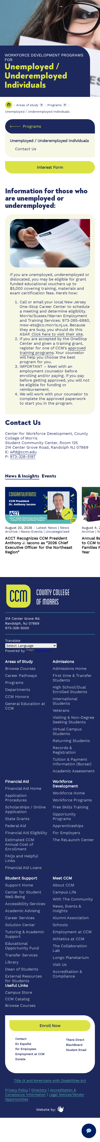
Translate (42, 651)
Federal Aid (15, 825)
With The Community (73, 899)
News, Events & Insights (67, 908)
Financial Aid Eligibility (26, 832)
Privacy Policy (16, 1090)
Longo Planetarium (71, 957)
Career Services (19, 917)
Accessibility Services (25, 903)
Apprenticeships (68, 825)
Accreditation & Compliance (67, 973)
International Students (65, 701)
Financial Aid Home (23, 788)
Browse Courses (20, 668)
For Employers (66, 832)
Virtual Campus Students (67, 731)
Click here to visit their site (56, 334)
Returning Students (71, 740)
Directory (39, 1090)
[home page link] (9, 105)
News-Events (31, 531)
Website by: (46, 1109)
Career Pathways (21, 675)
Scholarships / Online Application (25, 809)
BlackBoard (74, 1045)
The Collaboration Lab (70, 948)
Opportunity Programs (64, 816)
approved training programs (53, 350)
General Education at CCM (25, 706)
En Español (23, 1044)
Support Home (19, 885)
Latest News (46, 528)
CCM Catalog (17, 999)
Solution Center (20, 925)
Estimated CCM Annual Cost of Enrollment (19, 844)
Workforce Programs (72, 800)
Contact (20, 1038)
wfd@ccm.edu (23, 452)
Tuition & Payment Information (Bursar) (72, 761)
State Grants (17, 818)
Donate (20, 1059)
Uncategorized (57, 531)
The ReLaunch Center (73, 839)
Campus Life (64, 892)
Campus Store (18, 992)
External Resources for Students (23, 978)
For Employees (25, 1049)
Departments (17, 689)
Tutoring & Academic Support (24, 934)
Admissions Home (69, 668)
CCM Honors (17, 696)
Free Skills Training (70, 807)
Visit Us (60, 964)
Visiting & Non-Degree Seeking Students (73, 719)
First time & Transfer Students (72, 677)
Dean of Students (21, 969)
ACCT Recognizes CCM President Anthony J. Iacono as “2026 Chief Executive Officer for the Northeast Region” (38, 545)
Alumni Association (71, 917)
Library (11, 962)
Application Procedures (16, 797)
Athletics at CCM (68, 939)
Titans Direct (75, 1039)
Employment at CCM (72, 932)
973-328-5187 (22, 456)
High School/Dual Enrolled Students (70, 689)
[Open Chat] (89, 1131)
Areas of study (27, 105)
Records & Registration (64, 750)
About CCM (63, 885)
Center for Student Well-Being (23, 894)
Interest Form (50, 167)
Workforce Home (69, 793)
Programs (54, 105)
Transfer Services (21, 955)
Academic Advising (22, 910)
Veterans (61, 710)
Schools (60, 925)
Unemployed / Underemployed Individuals (37, 111)
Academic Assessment (74, 771)
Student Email (76, 1050)
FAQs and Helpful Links (21, 858)
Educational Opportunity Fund (22, 945)
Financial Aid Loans (23, 867)
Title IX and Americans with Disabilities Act (50, 1080)
